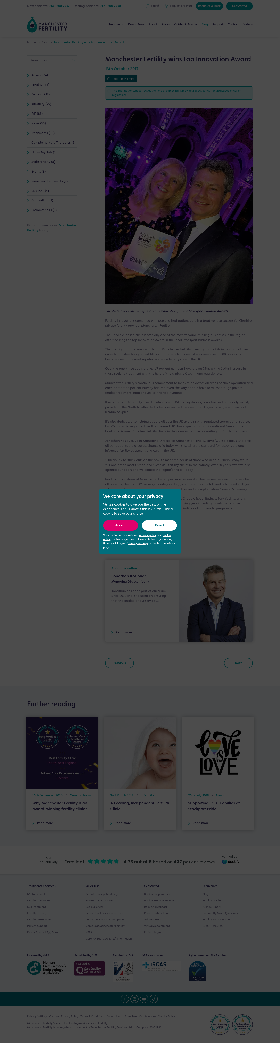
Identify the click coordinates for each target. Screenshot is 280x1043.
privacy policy (147, 535)
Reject (159, 525)
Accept (120, 525)
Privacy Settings (138, 543)
